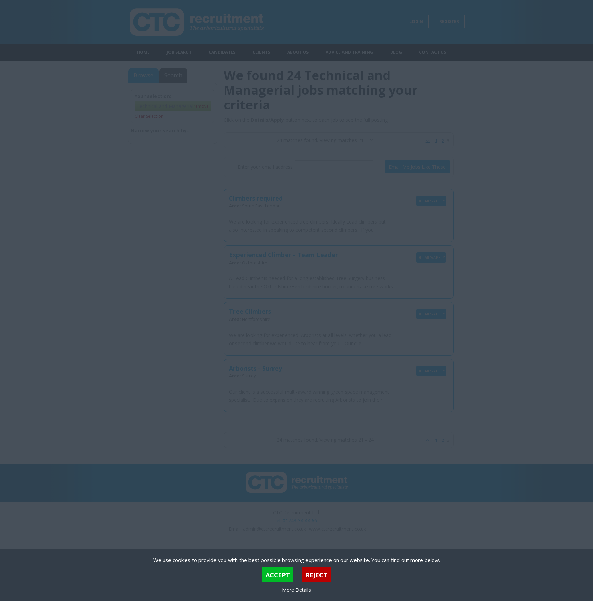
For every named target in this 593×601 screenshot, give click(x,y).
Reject (316, 575)
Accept (278, 575)
